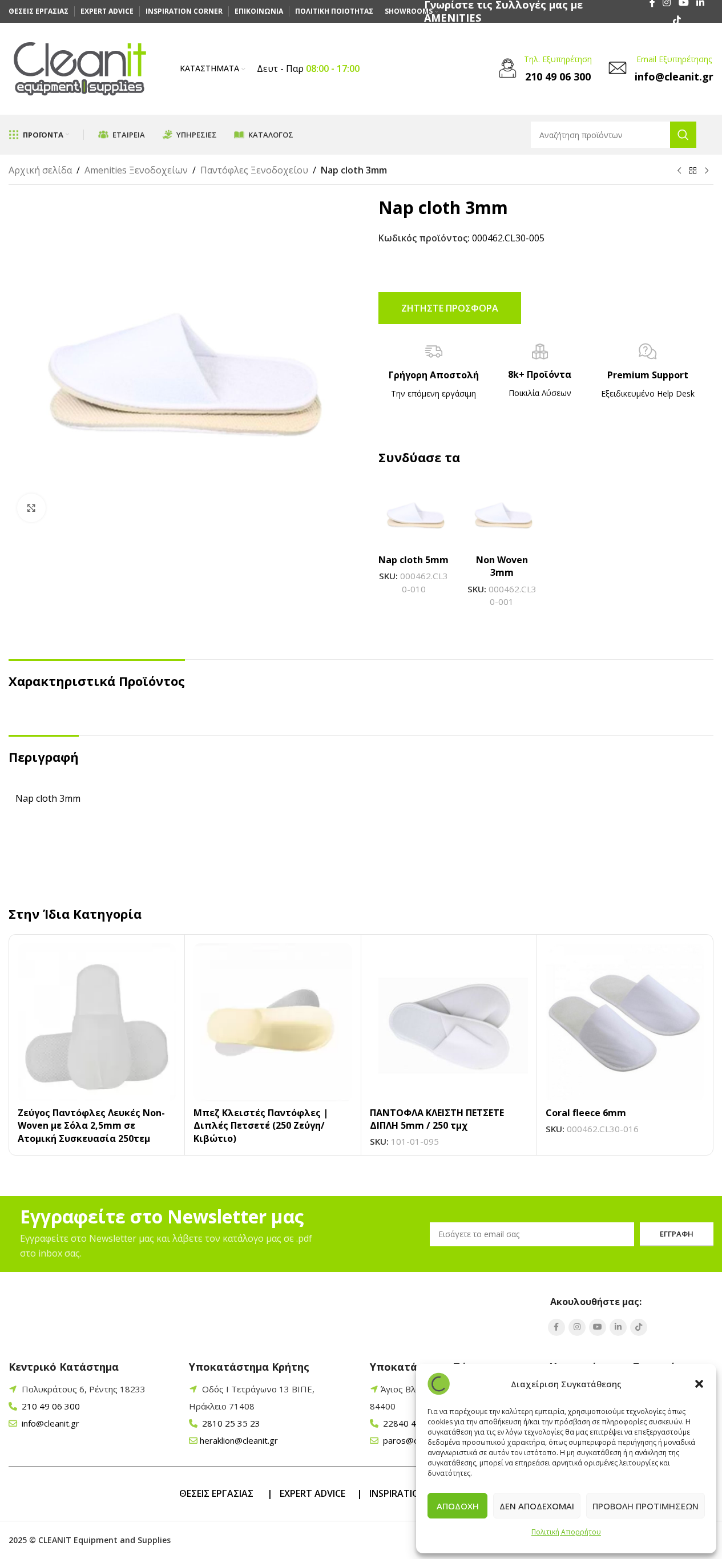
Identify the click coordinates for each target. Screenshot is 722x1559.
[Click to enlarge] (31, 508)
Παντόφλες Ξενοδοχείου (254, 170)
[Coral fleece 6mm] (625, 1022)
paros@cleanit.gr (415, 1440)
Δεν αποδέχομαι (536, 1506)
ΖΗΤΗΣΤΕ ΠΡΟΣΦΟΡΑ (449, 308)
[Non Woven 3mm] (501, 513)
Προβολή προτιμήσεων (645, 1506)
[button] (699, 1384)
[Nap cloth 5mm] (413, 513)
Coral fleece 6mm (586, 1112)
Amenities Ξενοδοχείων (136, 170)
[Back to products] (693, 171)
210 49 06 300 (49, 1406)
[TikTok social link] (676, 20)
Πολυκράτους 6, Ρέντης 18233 (84, 1389)
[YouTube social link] (597, 1327)
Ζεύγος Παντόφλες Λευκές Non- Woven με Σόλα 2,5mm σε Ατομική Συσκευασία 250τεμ (91, 1125)
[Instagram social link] (577, 1327)
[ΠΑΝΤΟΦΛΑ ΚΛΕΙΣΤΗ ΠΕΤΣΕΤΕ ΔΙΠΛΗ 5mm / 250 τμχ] (449, 1022)
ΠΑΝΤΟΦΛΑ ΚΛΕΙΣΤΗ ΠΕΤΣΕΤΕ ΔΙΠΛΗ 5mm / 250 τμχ (437, 1119)
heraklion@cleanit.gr (239, 1440)
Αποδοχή (458, 1506)
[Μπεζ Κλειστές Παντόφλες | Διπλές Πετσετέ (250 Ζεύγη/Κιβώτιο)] (272, 1022)
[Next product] (706, 171)
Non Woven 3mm (502, 566)
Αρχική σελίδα (40, 170)
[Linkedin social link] (618, 1327)
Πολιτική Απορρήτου (566, 1532)
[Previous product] (679, 171)
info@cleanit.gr (49, 1423)
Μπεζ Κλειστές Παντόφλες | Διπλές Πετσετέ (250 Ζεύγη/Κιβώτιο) (260, 1125)
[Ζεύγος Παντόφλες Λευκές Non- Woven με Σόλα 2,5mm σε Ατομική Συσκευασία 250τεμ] (97, 1022)
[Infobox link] (543, 69)
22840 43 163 (410, 1423)
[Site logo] (80, 68)
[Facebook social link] (556, 1327)
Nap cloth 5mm (413, 560)
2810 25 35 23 (230, 1423)
